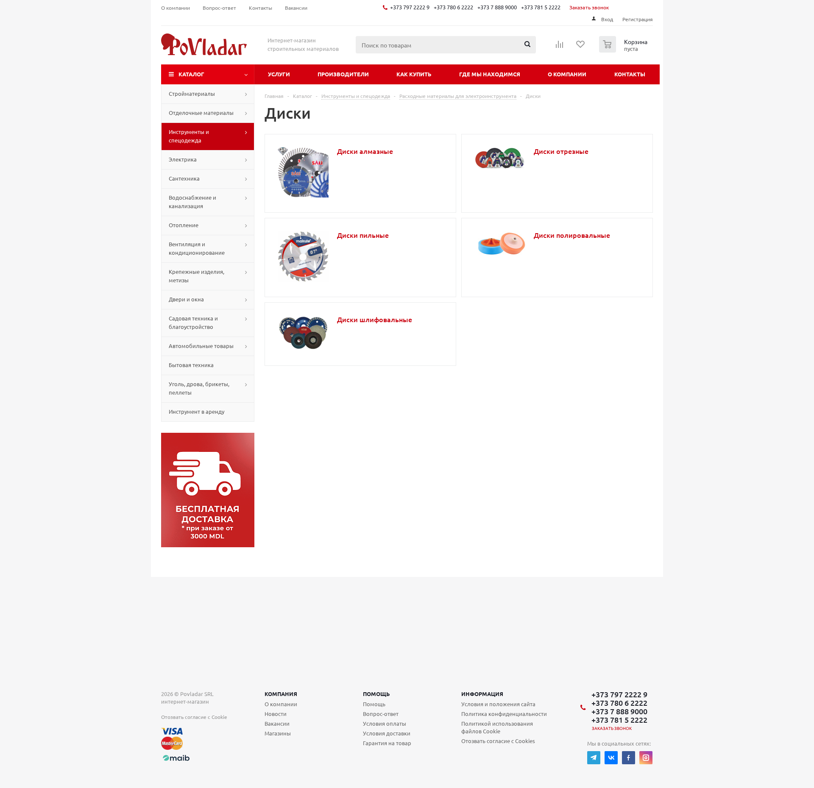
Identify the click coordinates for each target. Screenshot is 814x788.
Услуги (279, 74)
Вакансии (277, 723)
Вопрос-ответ (381, 713)
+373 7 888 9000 (497, 7)
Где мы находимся (489, 74)
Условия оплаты (384, 723)
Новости (276, 713)
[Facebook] (628, 757)
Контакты (629, 74)
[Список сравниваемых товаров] (560, 47)
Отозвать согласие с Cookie (194, 716)
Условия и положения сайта (498, 703)
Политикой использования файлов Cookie (497, 727)
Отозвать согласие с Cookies (498, 740)
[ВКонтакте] (611, 757)
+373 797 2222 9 (409, 7)
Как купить (414, 74)
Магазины (278, 733)
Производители (343, 74)
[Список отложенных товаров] (581, 47)
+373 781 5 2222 (540, 7)
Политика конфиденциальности (504, 713)
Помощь (376, 693)
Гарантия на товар (387, 742)
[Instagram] (645, 757)
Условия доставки (386, 733)
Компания (281, 693)
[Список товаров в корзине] (624, 50)
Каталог (191, 74)
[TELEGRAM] (593, 757)
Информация (482, 693)
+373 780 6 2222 (453, 7)
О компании (567, 74)
